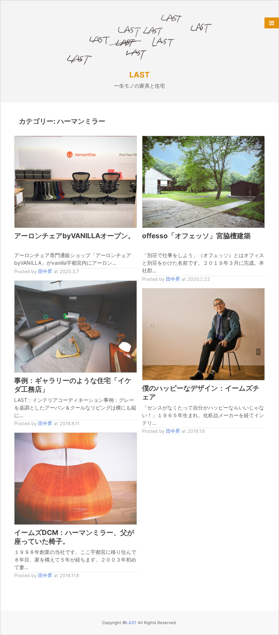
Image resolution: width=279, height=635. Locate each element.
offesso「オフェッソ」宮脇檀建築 (196, 236)
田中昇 (45, 271)
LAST (139, 74)
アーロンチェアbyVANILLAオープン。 (74, 236)
